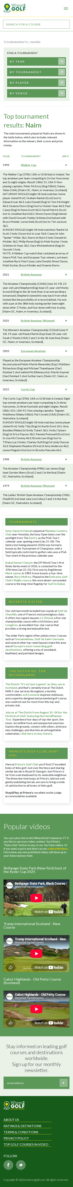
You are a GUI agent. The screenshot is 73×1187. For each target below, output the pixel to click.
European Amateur (33, 351)
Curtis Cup (28, 389)
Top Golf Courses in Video (26, 1144)
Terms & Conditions (21, 1132)
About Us (11, 1120)
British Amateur (31, 274)
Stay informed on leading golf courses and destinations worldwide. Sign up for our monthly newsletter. (37, 1058)
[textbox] (17, 61)
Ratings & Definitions (22, 1126)
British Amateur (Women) (38, 320)
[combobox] (35, 61)
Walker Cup (28, 165)
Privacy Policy (16, 1138)
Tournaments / (17, 42)
